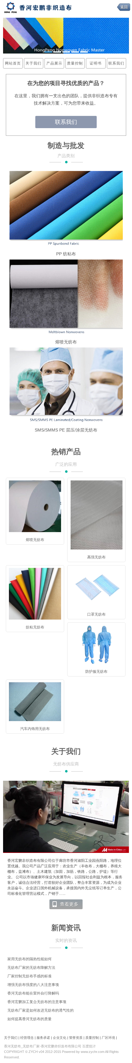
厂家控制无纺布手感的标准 (29, 976)
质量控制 (75, 63)
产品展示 (54, 63)
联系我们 (116, 63)
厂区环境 (108, 1037)
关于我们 (33, 63)
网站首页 (13, 63)
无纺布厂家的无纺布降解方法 (31, 967)
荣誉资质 (76, 1037)
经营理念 (27, 1037)
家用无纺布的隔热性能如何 (29, 959)
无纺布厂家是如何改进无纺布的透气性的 (40, 1010)
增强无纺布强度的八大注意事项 (33, 985)
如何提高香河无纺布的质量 (29, 1019)
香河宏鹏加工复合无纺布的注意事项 (36, 1002)
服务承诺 (43, 1037)
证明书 (96, 63)
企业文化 (59, 1037)
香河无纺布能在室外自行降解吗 (33, 993)
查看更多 (69, 904)
